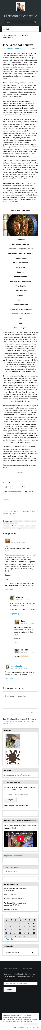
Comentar (30, 712)
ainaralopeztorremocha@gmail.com (17, 775)
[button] (20, 225)
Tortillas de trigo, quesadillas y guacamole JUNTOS (15, 904)
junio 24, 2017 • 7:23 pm (22, 599)
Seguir (10, 800)
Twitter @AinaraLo (12, 867)
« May (7, 939)
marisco (14, 35)
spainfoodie (16, 666)
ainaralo (11, 48)
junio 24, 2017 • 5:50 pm (18, 542)
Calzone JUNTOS (10, 909)
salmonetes (24, 528)
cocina (27, 526)
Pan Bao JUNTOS (10, 895)
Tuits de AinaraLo (10, 872)
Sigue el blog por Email (12, 782)
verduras (6, 526)
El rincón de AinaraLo (20, 16)
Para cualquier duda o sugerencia (18, 968)
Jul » (13, 939)
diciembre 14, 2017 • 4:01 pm (19, 668)
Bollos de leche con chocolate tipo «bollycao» (15, 889)
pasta (20, 521)
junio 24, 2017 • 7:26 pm (27, 623)
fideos (33, 526)
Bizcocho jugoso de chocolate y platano (10, 512)
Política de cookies (26, 1021)
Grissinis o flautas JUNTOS (14, 899)
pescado (27, 521)
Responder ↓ (9, 589)
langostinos (7, 528)
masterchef (15, 528)
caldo (21, 526)
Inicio (6, 35)
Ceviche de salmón (30, 511)
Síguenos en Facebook (13, 856)
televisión (32, 528)
